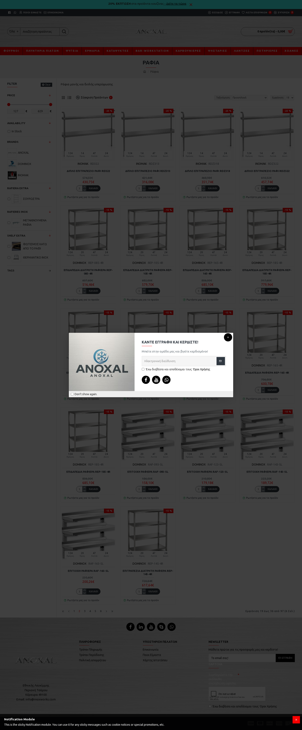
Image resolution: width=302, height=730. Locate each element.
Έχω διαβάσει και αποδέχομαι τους (178, 369)
